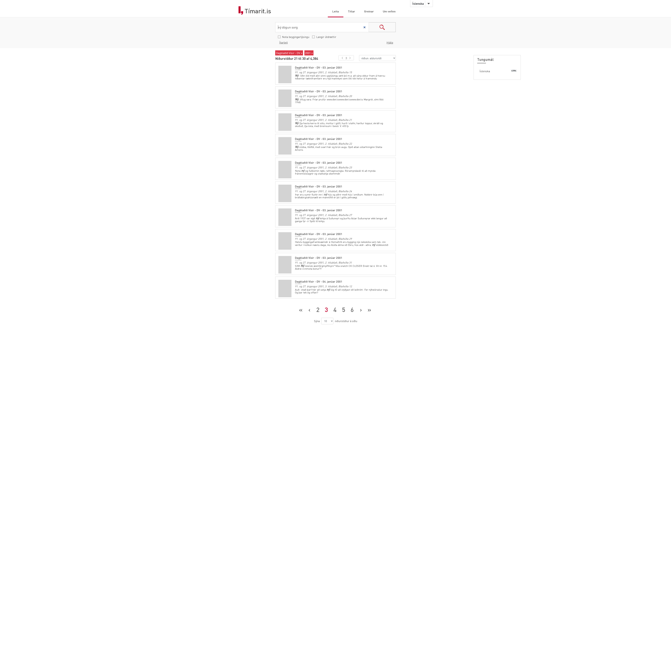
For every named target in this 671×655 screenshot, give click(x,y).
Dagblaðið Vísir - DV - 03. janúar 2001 (318, 67)
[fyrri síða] (342, 58)
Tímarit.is (258, 11)
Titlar (351, 11)
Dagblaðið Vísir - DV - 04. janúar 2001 (318, 281)
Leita (335, 11)
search (382, 27)
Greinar (369, 11)
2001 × (309, 53)
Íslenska (484, 71)
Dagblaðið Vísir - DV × (289, 53)
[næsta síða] (351, 58)
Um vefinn (389, 11)
